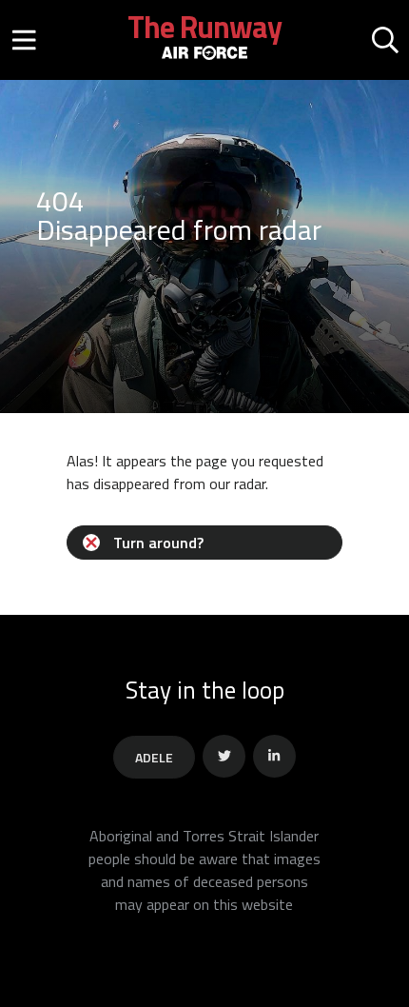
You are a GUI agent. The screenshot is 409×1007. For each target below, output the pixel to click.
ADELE (154, 757)
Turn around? (158, 542)
